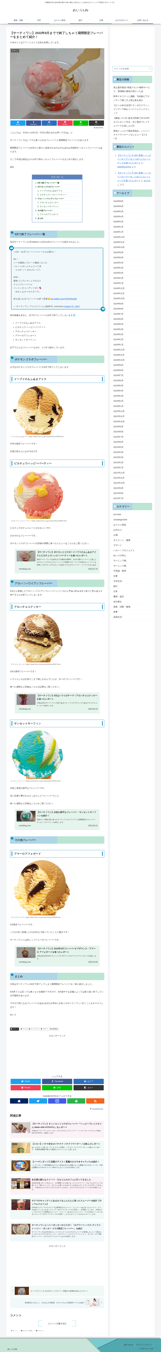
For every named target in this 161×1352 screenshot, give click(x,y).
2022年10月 (119, 421)
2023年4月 (118, 391)
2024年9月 (118, 303)
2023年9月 (118, 365)
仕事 (115, 576)
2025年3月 (118, 273)
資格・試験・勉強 (121, 607)
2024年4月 (118, 329)
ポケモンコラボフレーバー (48, 187)
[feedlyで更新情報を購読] (76, 1101)
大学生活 (117, 581)
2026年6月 (118, 206)
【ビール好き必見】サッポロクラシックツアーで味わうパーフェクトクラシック (131, 109)
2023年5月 (118, 385)
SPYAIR (117, 514)
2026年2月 (118, 227)
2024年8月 (118, 309)
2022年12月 (119, 411)
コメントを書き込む (57, 1323)
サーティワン (35, 1029)
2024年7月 (118, 314)
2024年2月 (118, 339)
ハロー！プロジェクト (124, 550)
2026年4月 (118, 216)
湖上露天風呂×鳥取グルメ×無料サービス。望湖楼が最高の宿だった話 (131, 89)
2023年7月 (118, 375)
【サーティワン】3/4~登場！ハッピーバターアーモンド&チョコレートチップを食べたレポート (134, 159)
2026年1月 (118, 232)
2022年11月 (118, 416)
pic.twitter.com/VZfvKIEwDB (63, 299)
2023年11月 (118, 355)
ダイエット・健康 (121, 540)
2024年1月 (118, 344)
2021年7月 (118, 498)
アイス (25, 1029)
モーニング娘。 (120, 560)
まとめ (40, 218)
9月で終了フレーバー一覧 (48, 183)
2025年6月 (118, 257)
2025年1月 (118, 283)
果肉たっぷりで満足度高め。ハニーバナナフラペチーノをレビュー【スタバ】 (131, 135)
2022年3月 (118, 457)
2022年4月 (118, 452)
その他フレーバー (45, 210)
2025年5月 (118, 262)
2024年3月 (118, 334)
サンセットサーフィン (49, 206)
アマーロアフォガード (49, 214)
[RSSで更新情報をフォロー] (95, 1101)
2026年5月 (118, 211)
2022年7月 (118, 437)
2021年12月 (119, 472)
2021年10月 (119, 483)
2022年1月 (118, 467)
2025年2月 (118, 278)
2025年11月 (118, 242)
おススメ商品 (119, 525)
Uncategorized (120, 519)
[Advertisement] (57, 1054)
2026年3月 (118, 221)
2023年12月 (119, 350)
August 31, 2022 (72, 306)
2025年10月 (119, 247)
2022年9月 (118, 426)
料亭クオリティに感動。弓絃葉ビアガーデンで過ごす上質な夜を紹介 (131, 98)
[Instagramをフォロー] (57, 1101)
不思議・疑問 (119, 571)
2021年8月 (118, 493)
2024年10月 (119, 298)
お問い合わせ (128, 1345)
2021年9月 (118, 488)
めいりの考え (119, 555)
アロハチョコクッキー (49, 202)
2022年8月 (118, 431)
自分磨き (117, 601)
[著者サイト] (19, 1101)
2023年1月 (118, 406)
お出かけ (117, 530)
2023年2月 (118, 401)
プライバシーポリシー (144, 1345)
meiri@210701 (124, 167)
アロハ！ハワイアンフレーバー (50, 199)
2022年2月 (118, 462)
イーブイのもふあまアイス (51, 191)
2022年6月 (118, 442)
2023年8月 (118, 370)
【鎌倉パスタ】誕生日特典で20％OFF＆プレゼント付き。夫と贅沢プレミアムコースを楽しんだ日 (131, 122)
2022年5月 (118, 447)
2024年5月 (118, 324)
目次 (53, 177)
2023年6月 (118, 380)
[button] (150, 68)
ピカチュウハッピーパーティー (53, 195)
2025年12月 (119, 237)
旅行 (115, 586)
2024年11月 (118, 293)
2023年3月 (118, 396)
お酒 (115, 535)
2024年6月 (118, 319)
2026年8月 (118, 201)
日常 (115, 591)
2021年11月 (118, 478)
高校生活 (117, 617)
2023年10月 (119, 360)
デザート (15, 1029)
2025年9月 (118, 252)
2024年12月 (119, 288)
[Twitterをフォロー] (38, 1101)
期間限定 (55, 1029)
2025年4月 (118, 268)
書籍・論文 (118, 596)
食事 (115, 612)
